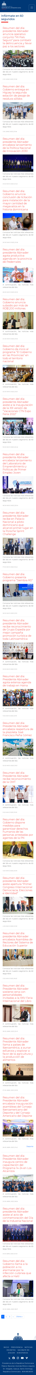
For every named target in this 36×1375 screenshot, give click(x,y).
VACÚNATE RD (23, 1350)
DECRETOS (11, 1350)
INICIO (6, 1347)
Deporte (29, 1146)
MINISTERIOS (22, 1353)
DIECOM (11, 1353)
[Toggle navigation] (32, 8)
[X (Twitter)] (9, 1358)
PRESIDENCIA (17, 1347)
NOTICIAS (28, 1347)
